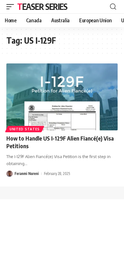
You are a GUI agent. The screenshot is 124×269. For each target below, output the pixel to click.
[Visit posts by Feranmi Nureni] (9, 174)
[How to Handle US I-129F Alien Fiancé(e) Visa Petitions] (62, 96)
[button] (11, 6)
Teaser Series (42, 6)
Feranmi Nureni (27, 173)
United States (25, 129)
